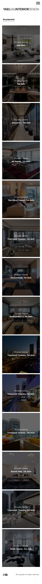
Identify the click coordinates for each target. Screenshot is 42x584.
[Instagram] (4, 574)
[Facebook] (6, 574)
